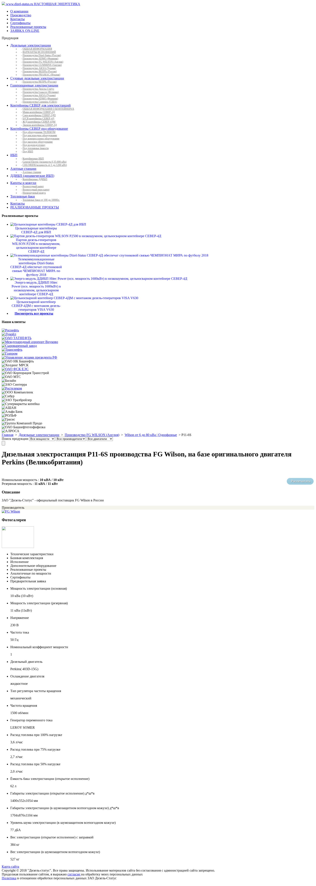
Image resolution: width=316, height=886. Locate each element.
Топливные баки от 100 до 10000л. (41, 199)
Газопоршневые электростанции (34, 85)
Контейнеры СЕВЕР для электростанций (40, 105)
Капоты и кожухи (23, 183)
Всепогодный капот (33, 186)
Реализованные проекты (28, 27)
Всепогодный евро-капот (36, 189)
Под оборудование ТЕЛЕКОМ (39, 132)
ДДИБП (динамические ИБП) (32, 176)
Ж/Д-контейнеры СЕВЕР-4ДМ (39, 121)
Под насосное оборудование (38, 141)
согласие (74, 874)
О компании (19, 11)
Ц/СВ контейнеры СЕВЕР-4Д (38, 118)
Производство (20, 15)
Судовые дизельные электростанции (37, 78)
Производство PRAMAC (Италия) (41, 74)
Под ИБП (28, 151)
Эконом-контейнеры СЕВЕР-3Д (40, 125)
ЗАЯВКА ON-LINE (24, 30)
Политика (9, 878)
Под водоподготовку (34, 145)
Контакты (17, 19)
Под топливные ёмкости (36, 148)
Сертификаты (20, 23)
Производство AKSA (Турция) (39, 68)
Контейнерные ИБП (33, 158)
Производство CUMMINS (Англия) (42, 64)
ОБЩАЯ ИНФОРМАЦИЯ (37, 48)
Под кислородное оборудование (40, 135)
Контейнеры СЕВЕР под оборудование (39, 128)
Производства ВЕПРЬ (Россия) (40, 81)
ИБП (13, 155)
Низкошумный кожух (34, 192)
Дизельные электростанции (30, 45)
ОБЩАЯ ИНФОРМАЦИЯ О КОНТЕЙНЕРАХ (48, 108)
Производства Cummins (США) (40, 101)
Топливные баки (22, 196)
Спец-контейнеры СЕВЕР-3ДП (39, 115)
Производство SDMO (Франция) (40, 58)
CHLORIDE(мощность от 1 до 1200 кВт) (45, 165)
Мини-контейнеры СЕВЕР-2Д (39, 112)
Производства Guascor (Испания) (41, 92)
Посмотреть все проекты (34, 313)
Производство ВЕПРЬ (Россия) (40, 71)
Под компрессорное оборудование (41, 138)
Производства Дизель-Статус (38, 88)
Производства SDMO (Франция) (40, 98)
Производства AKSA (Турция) (39, 95)
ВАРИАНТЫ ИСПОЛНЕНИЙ (39, 52)
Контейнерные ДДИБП (35, 179)
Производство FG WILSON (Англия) (43, 61)
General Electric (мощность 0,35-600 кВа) (44, 161)
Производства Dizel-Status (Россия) (42, 55)
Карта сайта (10, 866)
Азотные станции (23, 168)
